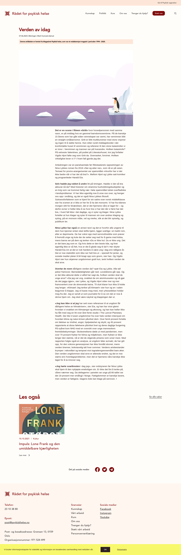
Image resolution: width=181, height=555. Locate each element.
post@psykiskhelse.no (17, 522)
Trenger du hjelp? (139, 13)
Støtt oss (159, 13)
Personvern (122, 549)
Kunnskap (90, 13)
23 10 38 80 (11, 509)
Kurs (113, 13)
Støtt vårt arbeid (80, 529)
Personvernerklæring (83, 533)
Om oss (123, 13)
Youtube (104, 517)
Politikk (102, 13)
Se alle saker (155, 396)
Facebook (105, 509)
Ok (105, 549)
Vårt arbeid (77, 513)
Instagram (105, 513)
